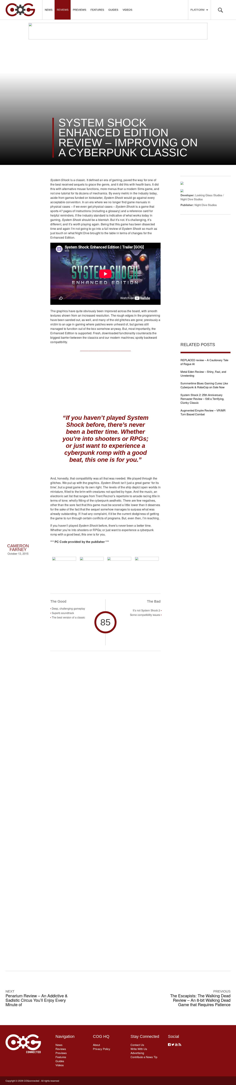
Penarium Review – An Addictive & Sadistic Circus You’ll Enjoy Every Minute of (37, 1000)
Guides (113, 9)
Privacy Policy (101, 1049)
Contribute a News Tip (144, 1057)
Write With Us (139, 1049)
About (96, 1045)
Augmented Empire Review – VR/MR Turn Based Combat (203, 412)
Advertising (137, 1053)
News (48, 9)
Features (97, 9)
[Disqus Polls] (105, 709)
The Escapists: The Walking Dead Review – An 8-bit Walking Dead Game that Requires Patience (200, 1000)
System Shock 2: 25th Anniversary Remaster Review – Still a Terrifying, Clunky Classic (202, 398)
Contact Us (137, 1045)
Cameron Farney (18, 548)
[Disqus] (105, 805)
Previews (79, 9)
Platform (198, 9)
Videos (127, 9)
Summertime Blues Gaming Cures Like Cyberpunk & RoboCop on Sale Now (204, 385)
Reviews (62, 9)
